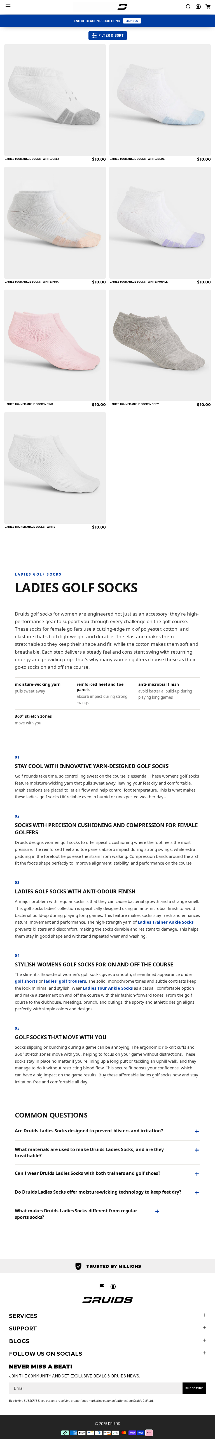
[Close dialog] (204, 661)
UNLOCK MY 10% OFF (56, 754)
